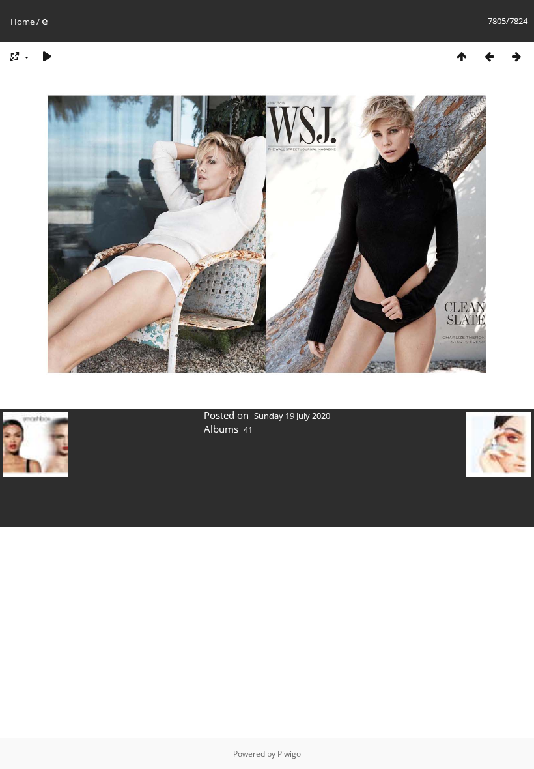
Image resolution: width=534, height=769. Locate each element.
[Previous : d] (489, 56)
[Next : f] (516, 56)
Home (22, 21)
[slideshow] (47, 56)
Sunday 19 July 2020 (292, 416)
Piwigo (289, 753)
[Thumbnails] (461, 56)
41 (248, 429)
